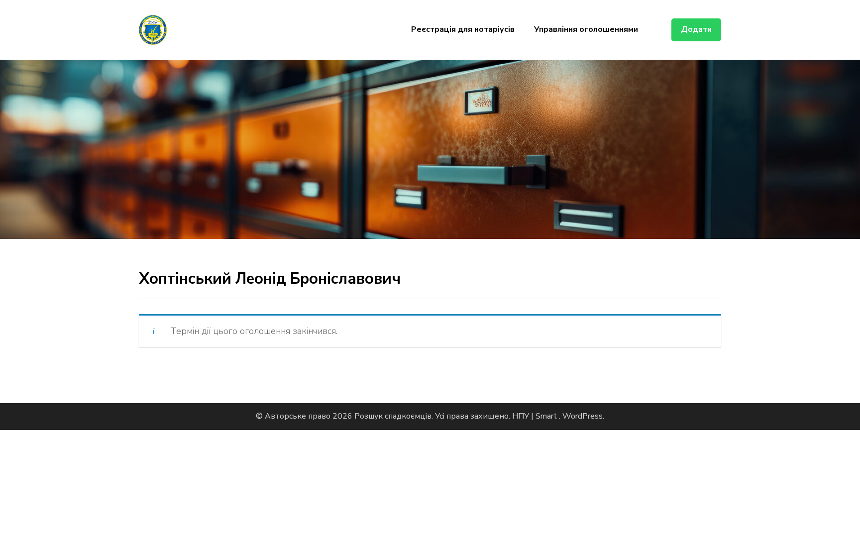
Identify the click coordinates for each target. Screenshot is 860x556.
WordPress (582, 416)
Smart (547, 416)
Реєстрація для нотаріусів (463, 29)
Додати (696, 29)
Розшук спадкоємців (392, 416)
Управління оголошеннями (586, 29)
